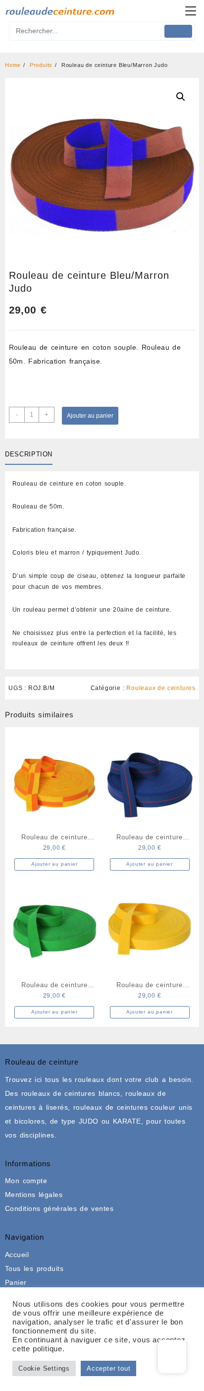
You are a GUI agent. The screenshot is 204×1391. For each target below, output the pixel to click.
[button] (181, 97)
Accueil (17, 1255)
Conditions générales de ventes (59, 1208)
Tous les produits (34, 1268)
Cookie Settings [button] (44, 1368)
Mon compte (26, 1181)
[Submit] (178, 31)
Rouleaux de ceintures (161, 688)
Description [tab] (28, 454)
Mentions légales (33, 1195)
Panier (16, 1282)
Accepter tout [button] (108, 1368)
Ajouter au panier (90, 415)
